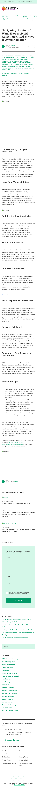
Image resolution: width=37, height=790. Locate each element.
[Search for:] (18, 646)
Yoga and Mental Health (10, 710)
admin (13, 45)
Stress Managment (13, 66)
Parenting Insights (18, 63)
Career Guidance (20, 57)
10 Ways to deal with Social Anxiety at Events (16, 503)
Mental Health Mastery (9, 59)
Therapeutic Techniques (10, 68)
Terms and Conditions (9, 763)
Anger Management (26, 56)
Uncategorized (23, 68)
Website (8, 583)
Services (22, 751)
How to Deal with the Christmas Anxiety (15, 638)
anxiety (14, 73)
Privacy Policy (6, 760)
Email (8, 576)
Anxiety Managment (8, 57)
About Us (5, 751)
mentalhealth (24, 73)
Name (8, 569)
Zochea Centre (6, 757)
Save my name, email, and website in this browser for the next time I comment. (19, 593)
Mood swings (14, 61)
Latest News (6, 754)
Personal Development (9, 690)
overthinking (6, 63)
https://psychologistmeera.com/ (12, 444)
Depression (30, 57)
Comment (9, 557)
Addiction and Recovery (12, 56)
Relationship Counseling (19, 64)
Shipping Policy (24, 760)
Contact (21, 754)
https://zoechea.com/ (16, 442)
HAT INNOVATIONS (19, 784)
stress (5, 75)
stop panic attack (8, 696)
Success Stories (24, 66)
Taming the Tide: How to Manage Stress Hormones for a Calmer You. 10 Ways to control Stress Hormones (18, 514)
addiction (6, 73)
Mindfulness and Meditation (11, 676)
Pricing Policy (23, 757)
